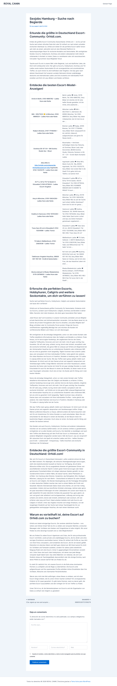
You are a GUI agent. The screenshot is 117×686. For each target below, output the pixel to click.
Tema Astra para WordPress (80, 681)
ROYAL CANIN (12, 3)
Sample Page (107, 4)
